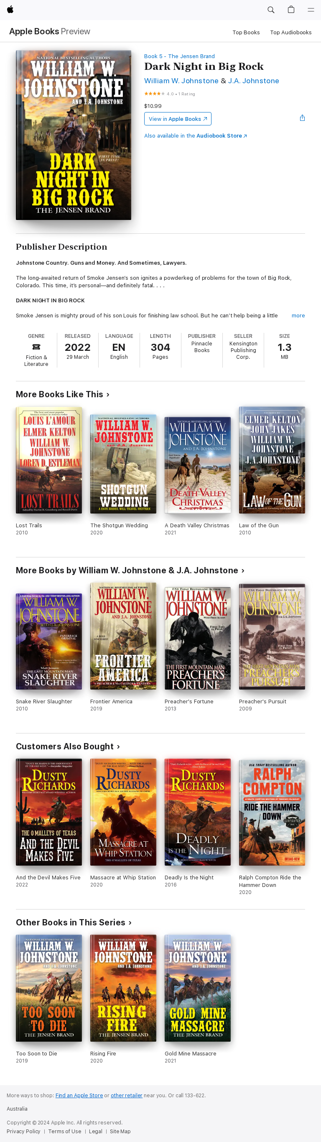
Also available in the (193, 136)
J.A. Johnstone (254, 80)
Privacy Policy (24, 1131)
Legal (95, 1131)
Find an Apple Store (79, 1096)
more (298, 315)
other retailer (127, 1096)
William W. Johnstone (181, 80)
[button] (271, 10)
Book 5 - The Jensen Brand (179, 56)
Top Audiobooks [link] (291, 32)
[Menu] (311, 10)
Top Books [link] (246, 32)
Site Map (120, 1131)
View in (175, 119)
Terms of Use (65, 1131)
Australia (17, 1109)
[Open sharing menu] (302, 118)
